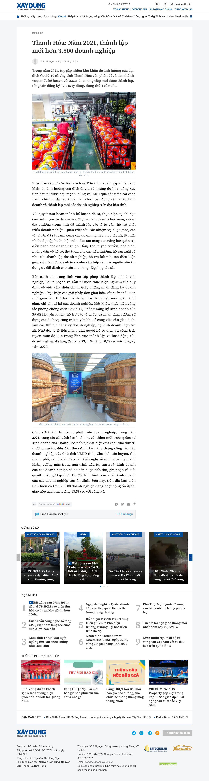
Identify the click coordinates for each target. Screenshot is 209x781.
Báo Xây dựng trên (47, 504)
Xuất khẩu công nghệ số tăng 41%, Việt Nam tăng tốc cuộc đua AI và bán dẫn (50, 625)
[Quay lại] (34, 504)
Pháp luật (73, 16)
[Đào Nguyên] (35, 61)
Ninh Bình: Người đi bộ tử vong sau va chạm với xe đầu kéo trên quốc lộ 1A (164, 642)
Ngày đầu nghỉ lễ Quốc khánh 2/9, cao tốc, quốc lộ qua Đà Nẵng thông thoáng (107, 608)
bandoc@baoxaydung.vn (99, 761)
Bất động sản (139, 9)
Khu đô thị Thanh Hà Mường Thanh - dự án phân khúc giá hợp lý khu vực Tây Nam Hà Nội (98, 717)
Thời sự (25, 16)
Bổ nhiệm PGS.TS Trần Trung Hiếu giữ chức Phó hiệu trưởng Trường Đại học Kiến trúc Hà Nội (107, 625)
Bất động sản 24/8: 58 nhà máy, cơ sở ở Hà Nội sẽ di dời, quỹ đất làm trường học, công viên (83, 571)
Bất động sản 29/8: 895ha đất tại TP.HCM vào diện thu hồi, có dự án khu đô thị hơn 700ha (49, 608)
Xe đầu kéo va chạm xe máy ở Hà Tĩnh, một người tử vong (125, 575)
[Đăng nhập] (165, 4)
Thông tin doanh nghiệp (40, 656)
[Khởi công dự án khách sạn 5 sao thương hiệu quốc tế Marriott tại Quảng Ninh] (40, 672)
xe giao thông (121, 9)
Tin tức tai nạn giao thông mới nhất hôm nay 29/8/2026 (165, 625)
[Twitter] (122, 504)
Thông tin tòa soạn (177, 733)
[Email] (128, 504)
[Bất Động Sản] (155, 748)
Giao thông (50, 16)
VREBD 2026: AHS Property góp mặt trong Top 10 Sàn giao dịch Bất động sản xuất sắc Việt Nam (166, 697)
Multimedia (181, 16)
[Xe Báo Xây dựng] (182, 747)
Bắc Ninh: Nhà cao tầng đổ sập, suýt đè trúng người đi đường (168, 575)
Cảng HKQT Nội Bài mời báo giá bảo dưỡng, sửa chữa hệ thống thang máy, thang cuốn (125, 695)
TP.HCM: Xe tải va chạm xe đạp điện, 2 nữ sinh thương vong (41, 575)
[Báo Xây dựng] (31, 6)
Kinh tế (62, 16)
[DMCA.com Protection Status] (168, 764)
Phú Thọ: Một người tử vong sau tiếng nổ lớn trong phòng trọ (164, 608)
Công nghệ (140, 16)
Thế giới (153, 16)
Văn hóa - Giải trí (111, 16)
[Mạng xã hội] (150, 733)
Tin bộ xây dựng (183, 9)
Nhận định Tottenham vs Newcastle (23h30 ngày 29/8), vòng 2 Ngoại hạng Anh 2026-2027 (107, 642)
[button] (100, 586)
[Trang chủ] (18, 16)
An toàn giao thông (160, 9)
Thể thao (127, 16)
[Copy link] (134, 504)
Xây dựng (36, 16)
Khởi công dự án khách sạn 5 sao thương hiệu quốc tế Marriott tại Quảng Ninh (40, 695)
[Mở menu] (190, 16)
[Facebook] (116, 504)
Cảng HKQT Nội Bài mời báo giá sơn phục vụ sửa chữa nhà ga (81, 693)
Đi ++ (162, 16)
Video (170, 16)
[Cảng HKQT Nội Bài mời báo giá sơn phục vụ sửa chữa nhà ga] (83, 672)
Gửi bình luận (124, 514)
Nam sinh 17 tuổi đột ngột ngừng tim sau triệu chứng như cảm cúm (48, 642)
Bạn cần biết (31, 717)
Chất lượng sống (90, 16)
